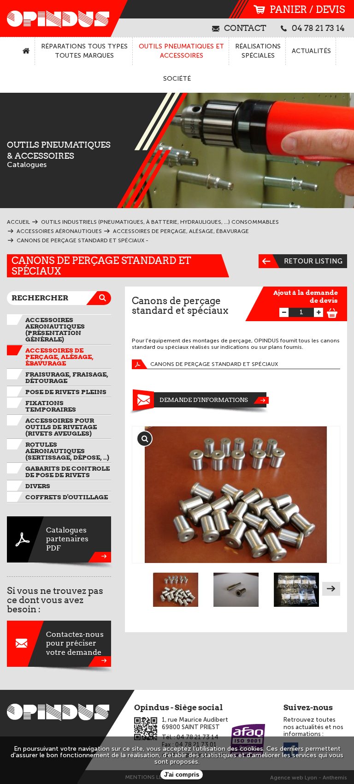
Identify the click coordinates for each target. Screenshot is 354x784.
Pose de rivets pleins (65, 391)
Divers (37, 486)
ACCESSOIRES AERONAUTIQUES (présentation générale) (55, 329)
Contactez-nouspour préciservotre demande (75, 643)
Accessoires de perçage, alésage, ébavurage (59, 357)
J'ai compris (181, 774)
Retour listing (313, 261)
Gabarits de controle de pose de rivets (67, 472)
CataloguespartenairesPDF (67, 539)
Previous (141, 589)
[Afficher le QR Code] (145, 728)
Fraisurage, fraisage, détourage (66, 377)
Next (331, 589)
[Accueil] (26, 51)
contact (245, 27)
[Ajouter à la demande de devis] (332, 312)
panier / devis (307, 9)
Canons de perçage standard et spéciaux (214, 364)
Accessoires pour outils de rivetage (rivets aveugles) (61, 427)
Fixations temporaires (50, 406)
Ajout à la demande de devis (305, 296)
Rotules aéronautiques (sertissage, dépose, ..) (67, 451)
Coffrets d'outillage (66, 497)
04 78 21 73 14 (318, 27)
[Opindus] (55, 18)
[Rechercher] (104, 298)
